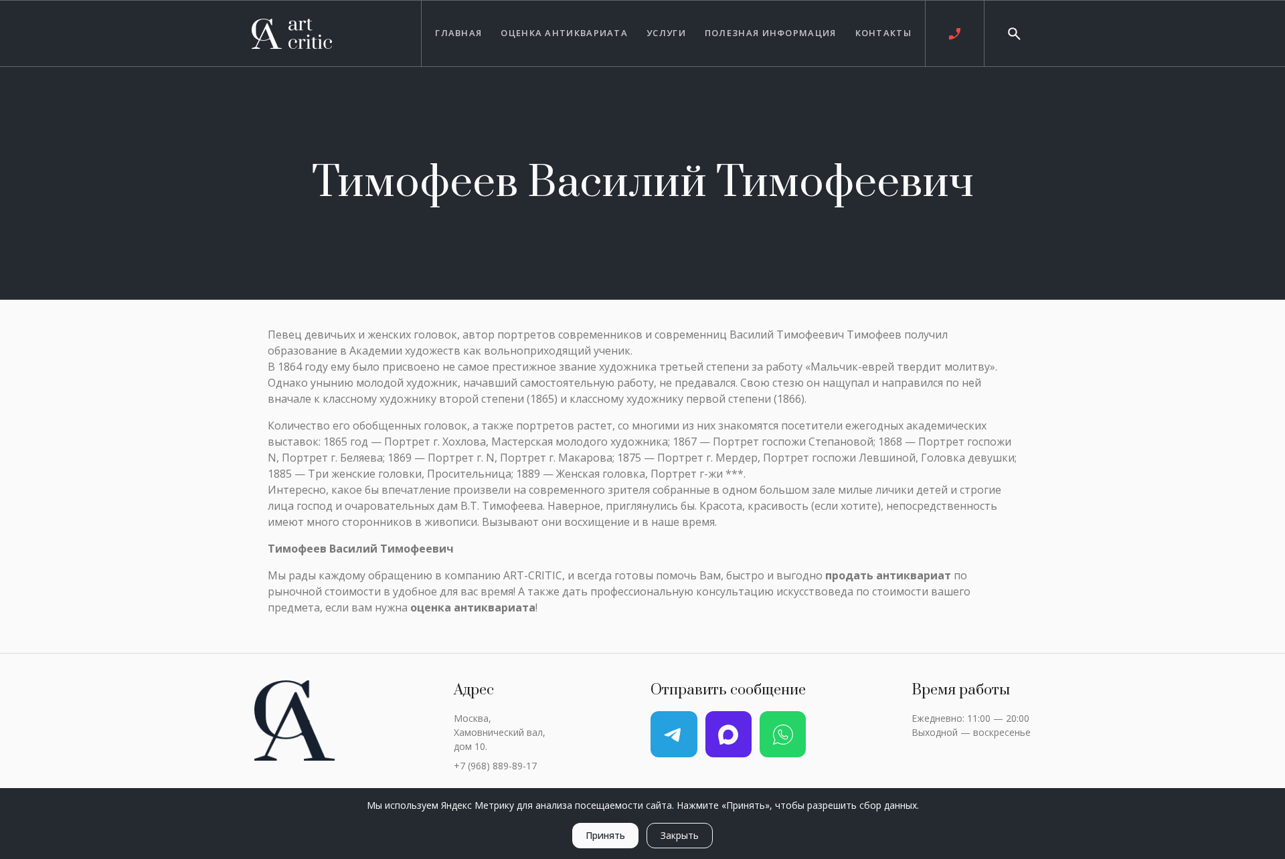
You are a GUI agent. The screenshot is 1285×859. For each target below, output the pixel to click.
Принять (605, 835)
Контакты (883, 33)
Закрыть (680, 835)
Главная (458, 33)
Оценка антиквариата (564, 33)
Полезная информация (771, 33)
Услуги (666, 33)
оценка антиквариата (472, 607)
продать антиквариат (888, 575)
